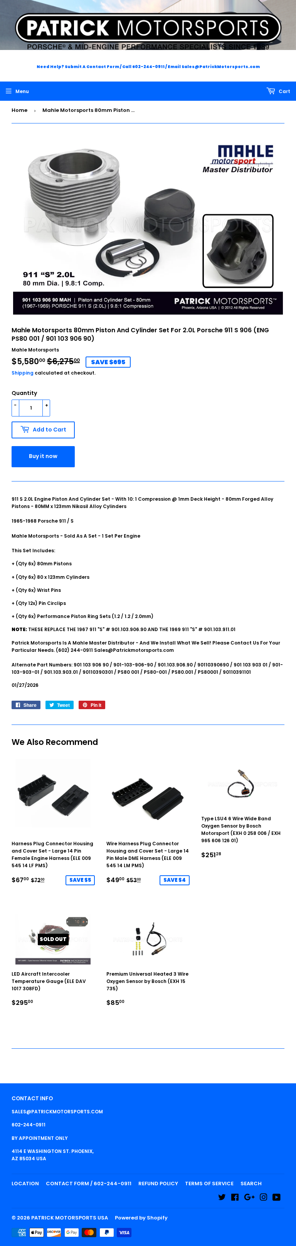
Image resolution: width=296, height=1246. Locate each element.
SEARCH (251, 1183)
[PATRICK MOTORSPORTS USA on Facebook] (235, 1198)
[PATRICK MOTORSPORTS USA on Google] (249, 1198)
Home (19, 110)
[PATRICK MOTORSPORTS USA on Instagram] (263, 1198)
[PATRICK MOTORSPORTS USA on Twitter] (222, 1198)
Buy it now (43, 456)
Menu (22, 91)
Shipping (23, 373)
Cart (284, 91)
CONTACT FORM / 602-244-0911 (88, 1183)
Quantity (24, 393)
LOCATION (25, 1183)
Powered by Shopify (141, 1217)
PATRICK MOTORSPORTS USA (69, 1217)
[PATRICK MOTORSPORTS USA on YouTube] (276, 1198)
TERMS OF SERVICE (209, 1183)
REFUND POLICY (158, 1183)
